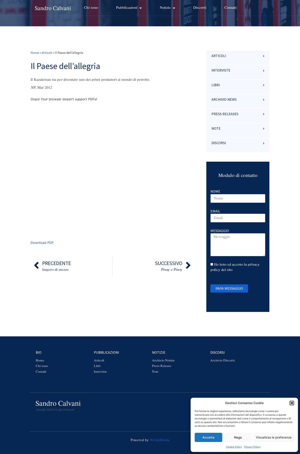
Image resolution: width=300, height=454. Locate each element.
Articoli (47, 53)
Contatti (230, 8)
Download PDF (42, 243)
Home (35, 53)
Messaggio (219, 230)
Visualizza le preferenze (274, 437)
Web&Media (159, 440)
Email (215, 211)
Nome (215, 191)
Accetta (208, 437)
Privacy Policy (252, 446)
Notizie (165, 8)
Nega (238, 437)
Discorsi (199, 8)
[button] (292, 403)
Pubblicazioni (126, 8)
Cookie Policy (234, 446)
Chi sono (91, 8)
